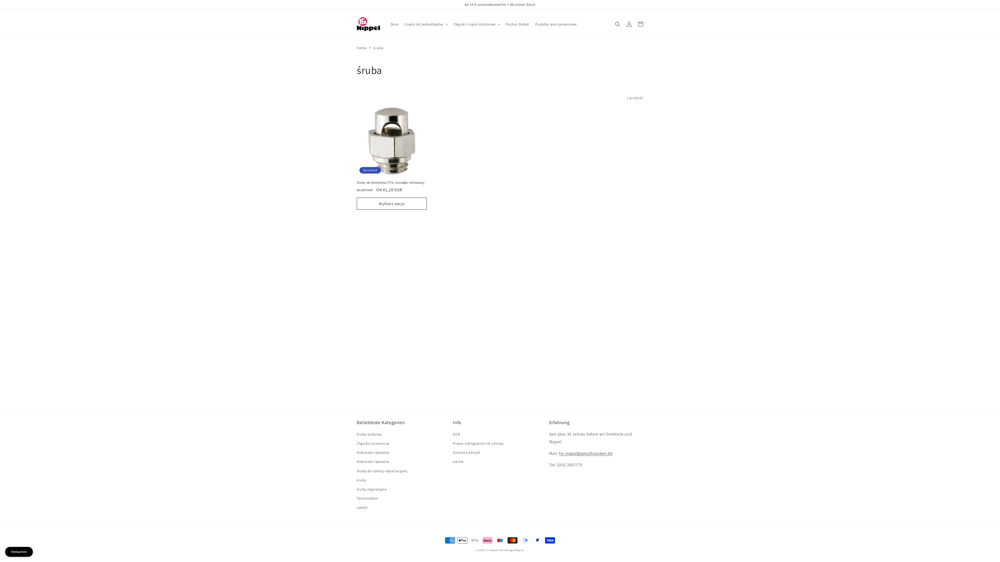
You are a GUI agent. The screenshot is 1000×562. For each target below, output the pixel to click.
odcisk (458, 461)
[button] (426, 24)
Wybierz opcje (392, 203)
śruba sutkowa (369, 434)
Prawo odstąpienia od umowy (478, 443)
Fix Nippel (492, 550)
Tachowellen (367, 498)
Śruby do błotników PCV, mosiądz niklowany (391, 183)
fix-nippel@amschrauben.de (585, 453)
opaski (362, 507)
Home (362, 48)
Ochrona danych (466, 452)
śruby (361, 480)
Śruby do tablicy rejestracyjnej (382, 471)
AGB (456, 434)
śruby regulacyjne (371, 489)
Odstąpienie (19, 551)
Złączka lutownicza (373, 443)
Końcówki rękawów (373, 452)
